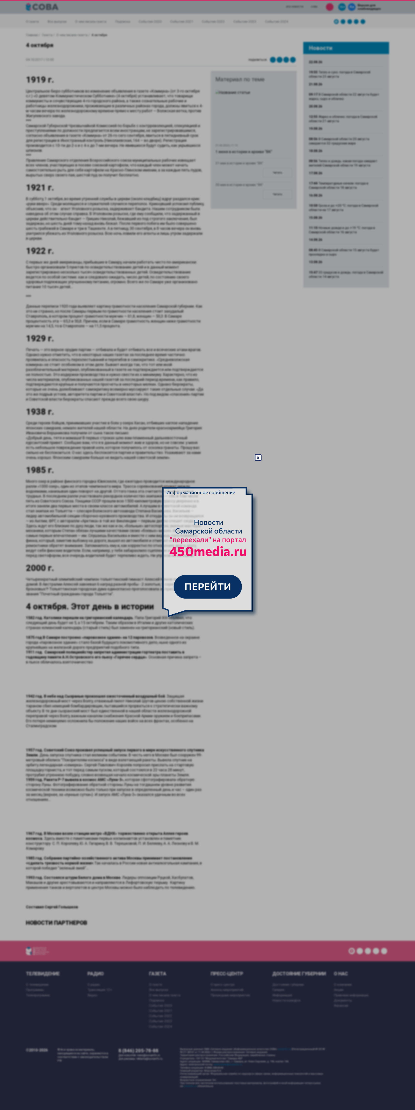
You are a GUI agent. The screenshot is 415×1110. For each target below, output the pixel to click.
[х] (207, 555)
